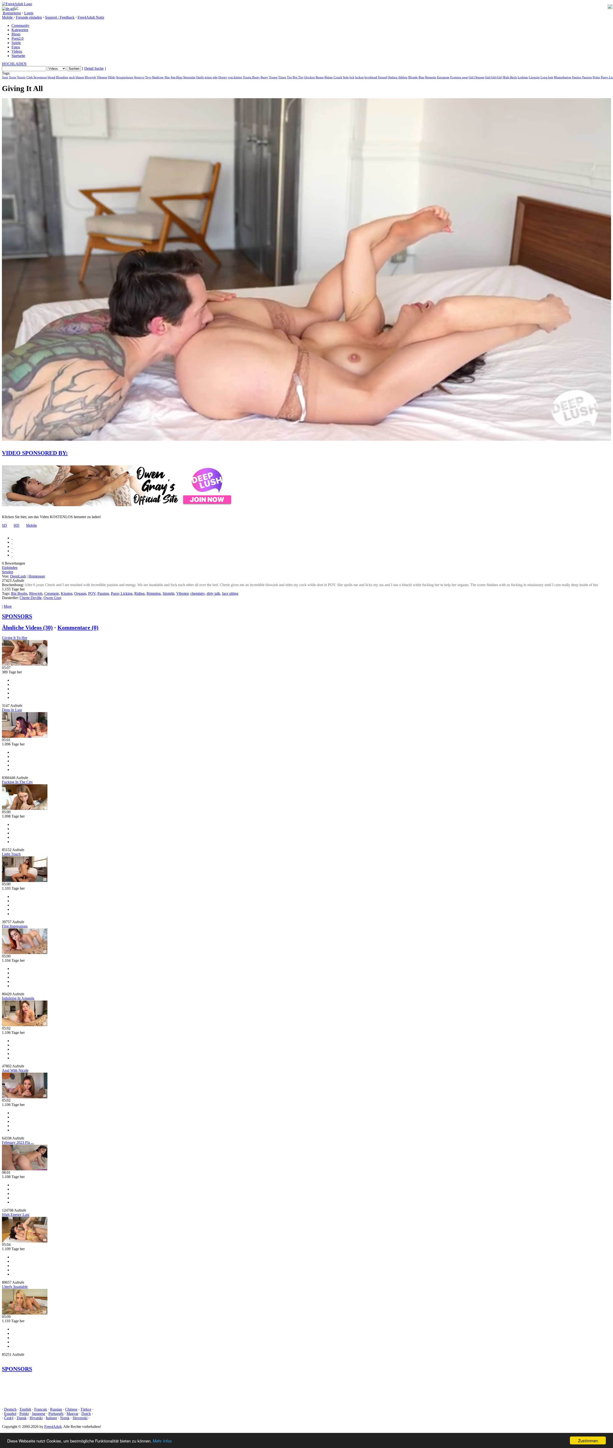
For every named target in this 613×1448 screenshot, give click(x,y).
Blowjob (90, 77)
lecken (359, 77)
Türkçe (85, 1409)
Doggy (222, 77)
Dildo (111, 77)
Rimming (154, 593)
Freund (382, 77)
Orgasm (80, 593)
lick (351, 77)
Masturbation (562, 77)
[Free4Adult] (17, 4)
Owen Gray (53, 598)
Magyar (72, 1414)
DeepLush (18, 576)
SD (4, 525)
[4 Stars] (11, 551)
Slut (167, 77)
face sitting (230, 593)
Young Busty (251, 77)
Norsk (64, 1418)
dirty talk (213, 593)
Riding (139, 593)
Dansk (22, 1418)
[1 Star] (11, 538)
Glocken (309, 77)
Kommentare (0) (77, 627)
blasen (80, 77)
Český (9, 1418)
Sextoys (139, 77)
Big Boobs (19, 593)
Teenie (21, 77)
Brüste (328, 77)
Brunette (430, 77)
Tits (289, 77)
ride (215, 77)
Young (273, 77)
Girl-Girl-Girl (493, 77)
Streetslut (189, 77)
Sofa (346, 77)
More (8, 606)
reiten (208, 77)
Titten (282, 77)
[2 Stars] (11, 542)
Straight (168, 593)
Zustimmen (588, 1440)
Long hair (546, 77)
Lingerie (534, 77)
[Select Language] (306, 8)
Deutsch (10, 1409)
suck (72, 77)
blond (51, 77)
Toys (148, 77)
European (443, 77)
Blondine (62, 77)
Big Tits (298, 77)
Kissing (66, 593)
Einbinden (9, 568)
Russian (56, 1409)
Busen (320, 77)
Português (55, 1414)
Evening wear (459, 77)
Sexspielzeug (124, 77)
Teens (12, 77)
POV (92, 593)
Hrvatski (36, 1418)
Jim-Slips (176, 77)
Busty (264, 77)
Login (28, 13)
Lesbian (523, 77)
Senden (7, 572)
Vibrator (102, 77)
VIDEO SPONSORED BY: (35, 453)
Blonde (413, 77)
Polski (24, 1414)
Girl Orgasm (476, 77)
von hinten (235, 77)
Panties (576, 77)
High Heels (510, 77)
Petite (596, 77)
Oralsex (392, 77)
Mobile (31, 525)
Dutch (86, 1414)
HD (16, 525)
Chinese (71, 1409)
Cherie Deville (31, 598)
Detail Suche (94, 68)
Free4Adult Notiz (91, 17)
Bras (421, 77)
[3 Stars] (11, 546)
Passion (587, 77)
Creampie (51, 593)
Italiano (51, 1418)
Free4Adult (53, 1427)
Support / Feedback (59, 17)
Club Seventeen (36, 77)
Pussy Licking (121, 593)
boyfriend (370, 77)
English (25, 1409)
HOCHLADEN (14, 64)
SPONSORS (17, 616)
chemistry (197, 593)
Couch (338, 77)
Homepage (36, 576)
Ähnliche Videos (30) (27, 627)
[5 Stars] (11, 555)
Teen (5, 77)
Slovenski (80, 1418)
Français (40, 1409)
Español (10, 1414)
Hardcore (158, 77)
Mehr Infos (162, 1441)
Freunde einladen (29, 17)
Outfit (200, 77)
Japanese (38, 1414)
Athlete (403, 77)
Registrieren (11, 13)
